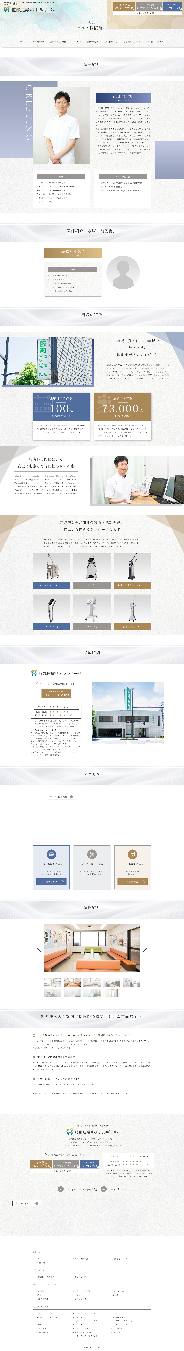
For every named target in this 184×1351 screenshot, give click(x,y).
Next (145, 948)
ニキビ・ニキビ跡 (82, 1291)
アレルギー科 (80, 1277)
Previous (39, 948)
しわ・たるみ (118, 1291)
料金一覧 (41, 1262)
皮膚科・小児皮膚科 (45, 1277)
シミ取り (41, 1291)
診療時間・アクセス (120, 1258)
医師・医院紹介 (81, 1258)
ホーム (40, 1258)
